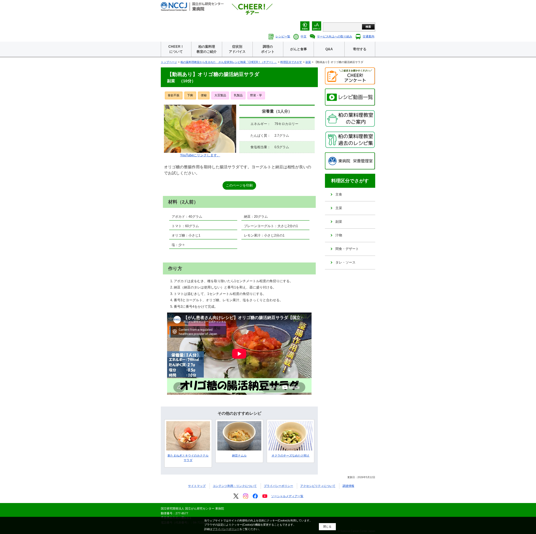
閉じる (327, 526)
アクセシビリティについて (317, 486)
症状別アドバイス (237, 49)
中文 (304, 36)
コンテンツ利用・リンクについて (235, 486)
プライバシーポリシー (278, 486)
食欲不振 (173, 95)
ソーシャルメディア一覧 (287, 496)
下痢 (190, 95)
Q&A (329, 49)
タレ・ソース (345, 262)
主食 (338, 194)
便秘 (204, 95)
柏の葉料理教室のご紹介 (207, 49)
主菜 (338, 208)
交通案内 (368, 36)
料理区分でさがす (291, 62)
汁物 (338, 235)
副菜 (308, 62)
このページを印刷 (239, 185)
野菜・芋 (256, 95)
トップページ (169, 62)
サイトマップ (197, 486)
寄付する (359, 49)
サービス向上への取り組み (334, 36)
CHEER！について (176, 49)
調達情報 (348, 486)
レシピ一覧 (283, 36)
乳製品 (238, 95)
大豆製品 (220, 95)
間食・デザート (347, 249)
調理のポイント (267, 49)
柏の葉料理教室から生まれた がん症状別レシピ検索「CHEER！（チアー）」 (228, 62)
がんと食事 (298, 49)
